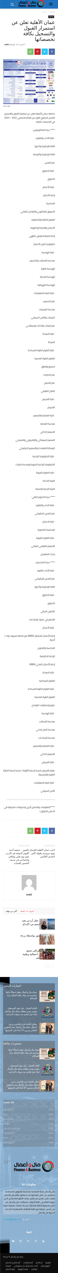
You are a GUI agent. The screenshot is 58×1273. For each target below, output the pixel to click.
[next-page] (47, 966)
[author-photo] (29, 890)
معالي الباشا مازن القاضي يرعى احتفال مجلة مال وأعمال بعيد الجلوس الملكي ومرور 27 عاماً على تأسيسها (20, 1027)
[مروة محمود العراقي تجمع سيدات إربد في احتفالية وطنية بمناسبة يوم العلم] (47, 954)
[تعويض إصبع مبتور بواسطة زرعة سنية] (47, 939)
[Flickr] (28, 1241)
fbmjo (44, 12)
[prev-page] (52, 966)
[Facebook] (52, 52)
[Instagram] (21, 1241)
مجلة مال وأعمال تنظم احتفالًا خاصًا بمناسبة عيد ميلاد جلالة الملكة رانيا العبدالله (21, 995)
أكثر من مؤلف (11, 911)
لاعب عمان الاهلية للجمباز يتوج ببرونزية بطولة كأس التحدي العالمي (42, 853)
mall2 (6, 44)
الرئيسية (52, 12)
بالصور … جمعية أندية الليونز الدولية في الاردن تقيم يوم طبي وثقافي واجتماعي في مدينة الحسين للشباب (17, 857)
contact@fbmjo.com (12, 1219)
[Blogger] (43, 1241)
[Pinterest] (37, 52)
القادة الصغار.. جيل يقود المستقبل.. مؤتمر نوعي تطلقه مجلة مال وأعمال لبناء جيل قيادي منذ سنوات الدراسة (21, 1011)
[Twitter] (45, 52)
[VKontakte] (13, 1241)
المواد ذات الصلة (27, 911)
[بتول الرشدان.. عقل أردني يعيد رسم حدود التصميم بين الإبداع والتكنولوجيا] (47, 924)
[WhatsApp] (30, 52)
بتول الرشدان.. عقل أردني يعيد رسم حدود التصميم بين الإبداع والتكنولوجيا (38, 924)
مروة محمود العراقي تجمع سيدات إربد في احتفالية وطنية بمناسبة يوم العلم (39, 954)
